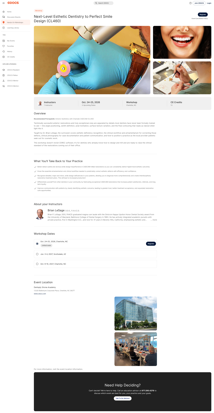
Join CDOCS (199, 3)
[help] (190, 3)
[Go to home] (12, 3)
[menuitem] (15, 11)
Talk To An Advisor (123, 398)
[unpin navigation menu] (3, 3)
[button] (103, 3)
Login (209, 3)
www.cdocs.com (40, 294)
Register (203, 14)
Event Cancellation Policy (200, 18)
